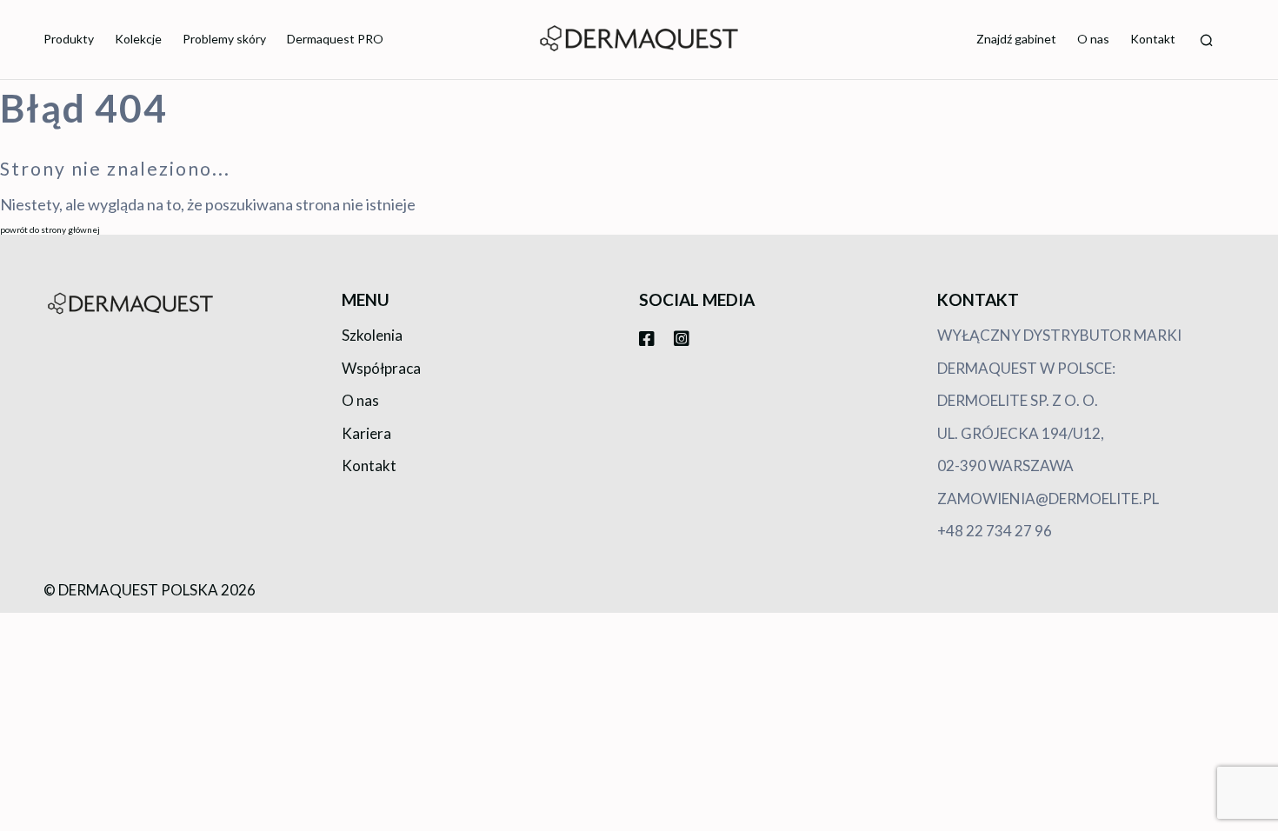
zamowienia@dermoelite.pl (1048, 498)
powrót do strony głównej (50, 229)
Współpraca (381, 368)
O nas (1093, 38)
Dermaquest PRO (335, 38)
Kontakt (1152, 38)
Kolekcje (138, 38)
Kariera (366, 433)
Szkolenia (372, 335)
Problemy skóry (224, 38)
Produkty (68, 38)
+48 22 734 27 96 (994, 531)
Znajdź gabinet (1016, 38)
